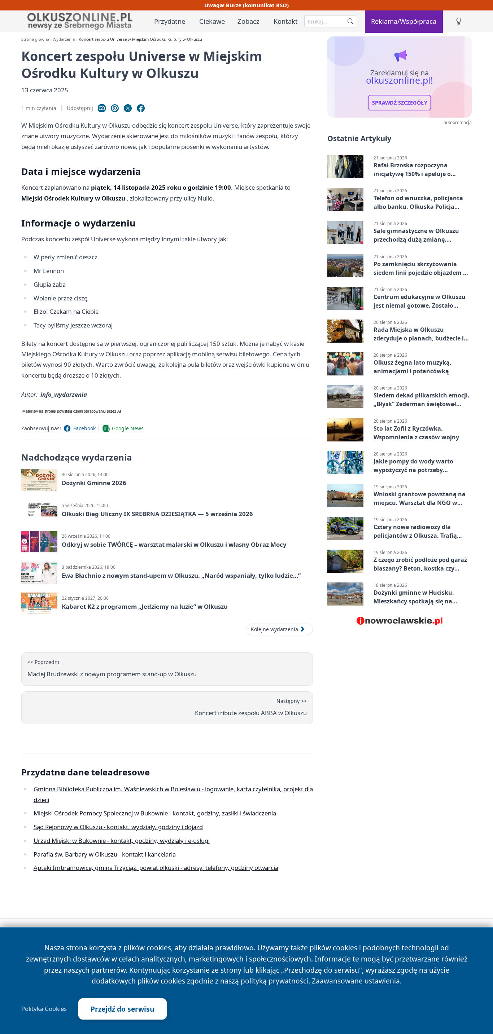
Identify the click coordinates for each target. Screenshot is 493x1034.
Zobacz (248, 21)
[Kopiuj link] (101, 108)
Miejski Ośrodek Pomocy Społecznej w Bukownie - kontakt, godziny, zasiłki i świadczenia (155, 813)
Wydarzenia (64, 39)
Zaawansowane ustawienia (356, 981)
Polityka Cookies (44, 1008)
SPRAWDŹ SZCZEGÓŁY (399, 102)
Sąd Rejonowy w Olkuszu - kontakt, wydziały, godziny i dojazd (118, 827)
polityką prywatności (274, 981)
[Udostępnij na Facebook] (140, 108)
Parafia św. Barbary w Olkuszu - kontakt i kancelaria (105, 854)
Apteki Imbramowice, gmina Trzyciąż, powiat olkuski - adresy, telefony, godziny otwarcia (156, 867)
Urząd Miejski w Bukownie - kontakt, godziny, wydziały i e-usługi (122, 840)
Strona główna (35, 39)
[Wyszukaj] (350, 21)
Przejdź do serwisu (122, 1009)
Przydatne (169, 21)
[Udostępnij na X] (127, 108)
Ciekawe (212, 21)
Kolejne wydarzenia (274, 629)
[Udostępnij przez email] (114, 108)
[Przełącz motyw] (458, 21)
